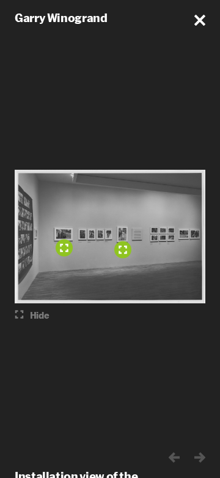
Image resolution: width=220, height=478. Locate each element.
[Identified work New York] (123, 250)
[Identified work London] (64, 248)
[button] (200, 20)
